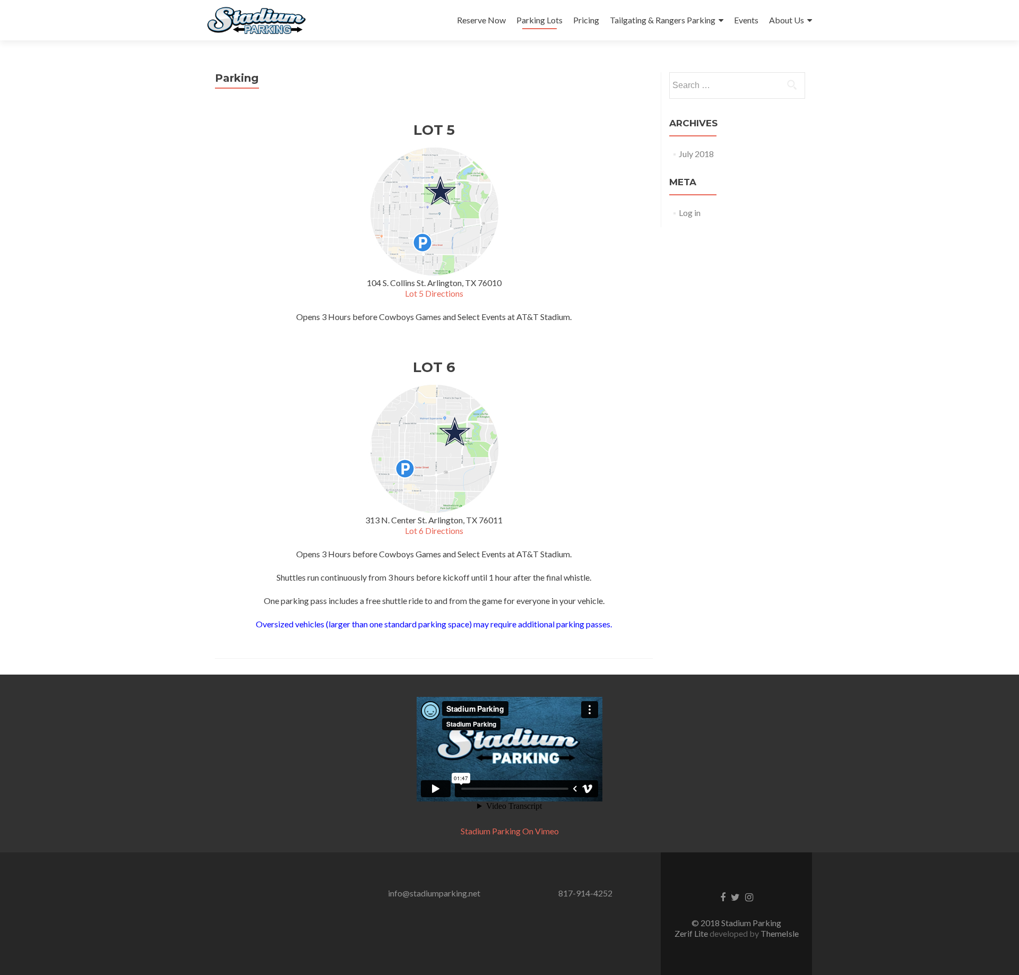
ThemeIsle (780, 933)
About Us (786, 20)
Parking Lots (539, 20)
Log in (690, 213)
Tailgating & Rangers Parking (662, 20)
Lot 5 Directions (434, 293)
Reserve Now (481, 20)
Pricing (586, 20)
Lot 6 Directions (434, 530)
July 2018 (696, 154)
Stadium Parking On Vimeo (510, 831)
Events (746, 20)
